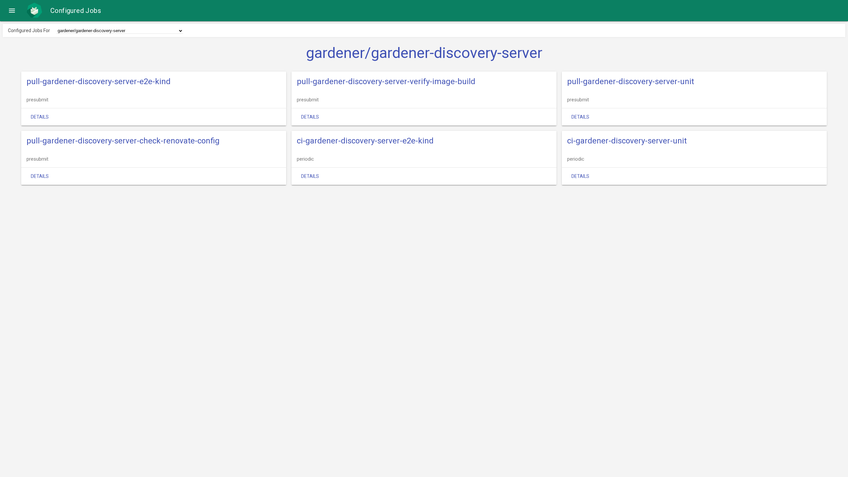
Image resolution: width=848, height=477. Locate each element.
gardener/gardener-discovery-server (424, 53)
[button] (12, 11)
